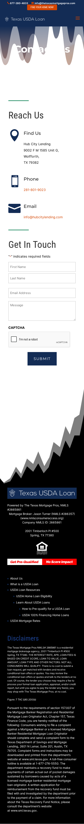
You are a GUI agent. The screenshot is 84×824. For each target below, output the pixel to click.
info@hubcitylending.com (43, 217)
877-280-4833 (19, 3)
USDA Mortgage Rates (25, 620)
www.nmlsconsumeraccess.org (42, 518)
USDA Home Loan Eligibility (34, 596)
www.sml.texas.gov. (24, 810)
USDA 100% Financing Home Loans (45, 615)
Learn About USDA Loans (33, 602)
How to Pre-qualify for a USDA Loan (46, 608)
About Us (16, 578)
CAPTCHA (16, 328)
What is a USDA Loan (24, 584)
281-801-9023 (35, 190)
